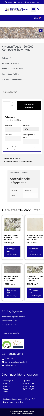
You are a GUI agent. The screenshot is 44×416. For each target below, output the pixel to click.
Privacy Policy (16, 413)
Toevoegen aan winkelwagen (29, 105)
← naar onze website (10, 333)
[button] (33, 9)
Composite (16, 161)
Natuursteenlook (26, 161)
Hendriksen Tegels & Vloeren (24, 411)
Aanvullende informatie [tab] (19, 172)
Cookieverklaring (27, 413)
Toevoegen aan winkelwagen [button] (12, 251)
